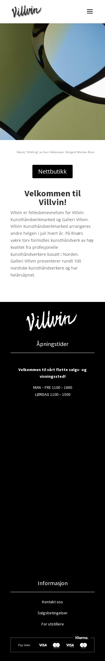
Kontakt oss (52, 601)
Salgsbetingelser (53, 612)
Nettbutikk (52, 171)
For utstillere (52, 624)
